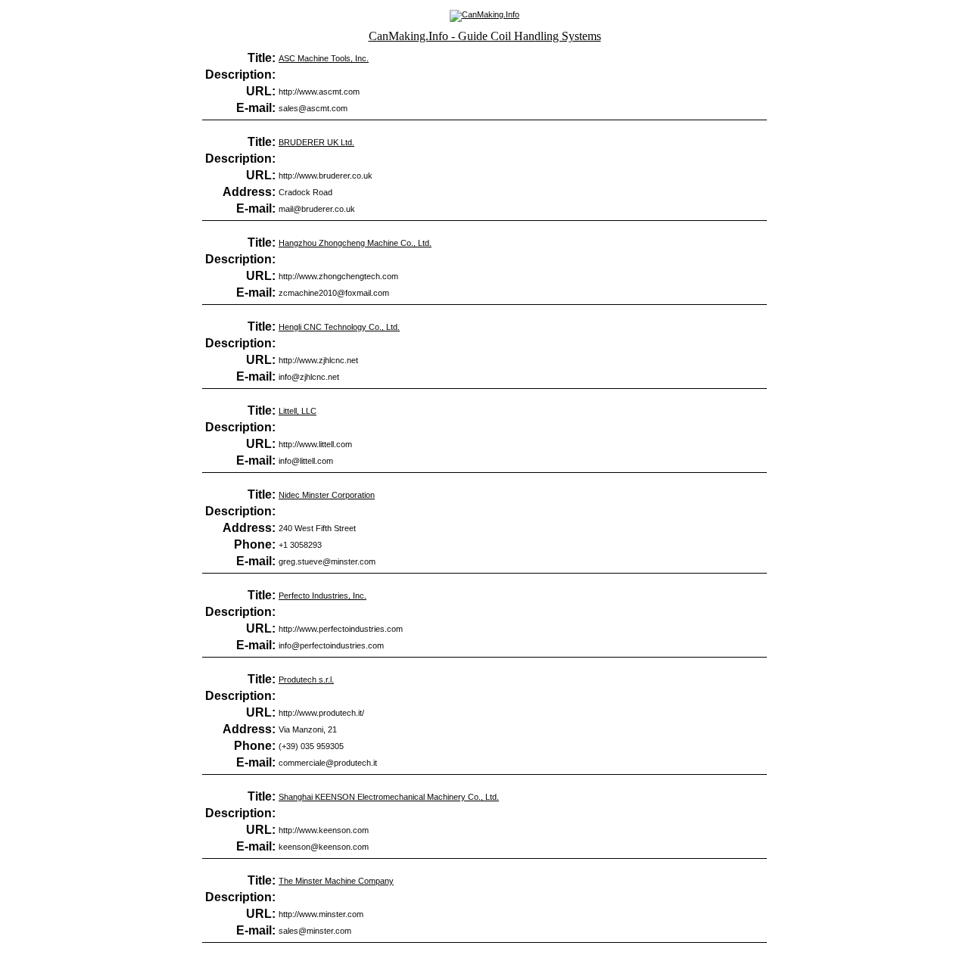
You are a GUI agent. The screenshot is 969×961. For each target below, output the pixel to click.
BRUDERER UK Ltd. (316, 142)
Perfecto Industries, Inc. (322, 595)
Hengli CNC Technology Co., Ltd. (339, 326)
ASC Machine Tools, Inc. (324, 58)
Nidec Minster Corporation (327, 494)
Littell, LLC (297, 410)
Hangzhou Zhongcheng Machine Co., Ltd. (355, 242)
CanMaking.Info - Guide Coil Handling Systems (485, 36)
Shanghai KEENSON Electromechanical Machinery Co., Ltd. (389, 796)
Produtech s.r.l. (306, 679)
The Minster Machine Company (336, 880)
